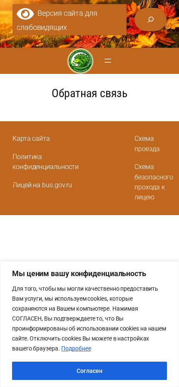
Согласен (89, 370)
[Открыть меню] (108, 61)
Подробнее (76, 348)
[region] (89, 324)
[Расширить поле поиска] (150, 19)
